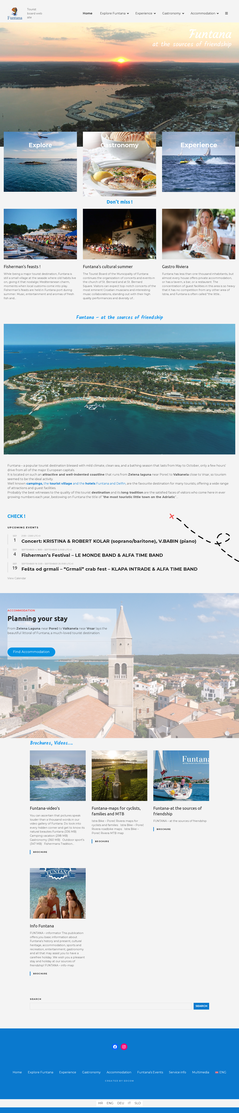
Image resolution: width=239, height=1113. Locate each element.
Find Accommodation (31, 652)
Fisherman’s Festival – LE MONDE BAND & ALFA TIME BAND (92, 555)
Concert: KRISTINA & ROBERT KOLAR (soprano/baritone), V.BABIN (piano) (108, 541)
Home (87, 13)
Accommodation (203, 13)
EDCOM (129, 1081)
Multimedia (200, 1072)
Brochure (40, 852)
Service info (177, 1072)
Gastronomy (171, 13)
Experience (143, 13)
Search (35, 999)
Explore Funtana (112, 13)
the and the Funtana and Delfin (75, 483)
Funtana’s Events (150, 1072)
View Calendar (16, 578)
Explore (40, 145)
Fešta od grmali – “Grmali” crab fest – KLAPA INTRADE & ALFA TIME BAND (109, 569)
